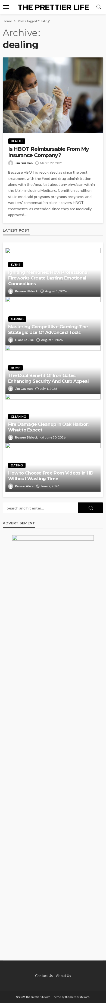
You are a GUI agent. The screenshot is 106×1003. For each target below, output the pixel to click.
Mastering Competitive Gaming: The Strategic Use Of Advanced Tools (48, 329)
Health (17, 141)
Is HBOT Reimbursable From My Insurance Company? (48, 152)
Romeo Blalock (26, 291)
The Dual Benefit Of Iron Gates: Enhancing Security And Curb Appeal (48, 378)
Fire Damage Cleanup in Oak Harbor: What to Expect (48, 427)
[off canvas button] (6, 7)
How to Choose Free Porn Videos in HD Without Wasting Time (50, 475)
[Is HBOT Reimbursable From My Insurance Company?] (53, 95)
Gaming (17, 319)
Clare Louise (24, 340)
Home (15, 367)
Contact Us (44, 975)
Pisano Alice (24, 486)
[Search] (98, 7)
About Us (63, 975)
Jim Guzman (24, 163)
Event (16, 264)
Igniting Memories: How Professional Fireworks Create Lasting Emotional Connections (48, 278)
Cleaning (18, 416)
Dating (17, 465)
